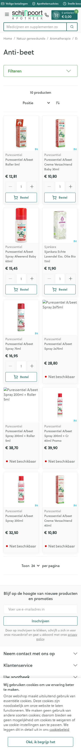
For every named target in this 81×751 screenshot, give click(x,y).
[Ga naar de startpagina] (27, 15)
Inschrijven (40, 620)
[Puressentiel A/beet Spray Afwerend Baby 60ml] (21, 225)
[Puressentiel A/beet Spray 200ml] (21, 489)
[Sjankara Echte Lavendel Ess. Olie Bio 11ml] (60, 225)
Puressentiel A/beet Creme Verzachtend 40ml (58, 521)
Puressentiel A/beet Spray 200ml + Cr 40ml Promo (58, 436)
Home (7, 38)
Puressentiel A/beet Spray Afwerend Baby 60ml (20, 256)
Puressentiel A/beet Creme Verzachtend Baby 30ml (58, 164)
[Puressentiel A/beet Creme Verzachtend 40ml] (60, 489)
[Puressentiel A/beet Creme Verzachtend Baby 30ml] (60, 133)
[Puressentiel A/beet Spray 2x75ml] (60, 317)
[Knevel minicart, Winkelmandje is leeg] (56, 15)
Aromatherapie (60, 38)
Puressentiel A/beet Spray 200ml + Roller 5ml (20, 436)
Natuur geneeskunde (31, 38)
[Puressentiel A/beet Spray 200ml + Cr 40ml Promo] (60, 405)
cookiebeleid (59, 729)
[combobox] (35, 26)
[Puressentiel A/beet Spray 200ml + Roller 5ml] (21, 405)
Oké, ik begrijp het (40, 741)
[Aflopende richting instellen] (57, 103)
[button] (40, 71)
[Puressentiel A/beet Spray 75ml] (21, 317)
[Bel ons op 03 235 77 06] (46, 15)
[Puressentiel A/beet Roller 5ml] (21, 133)
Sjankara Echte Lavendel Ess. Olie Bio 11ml (60, 256)
